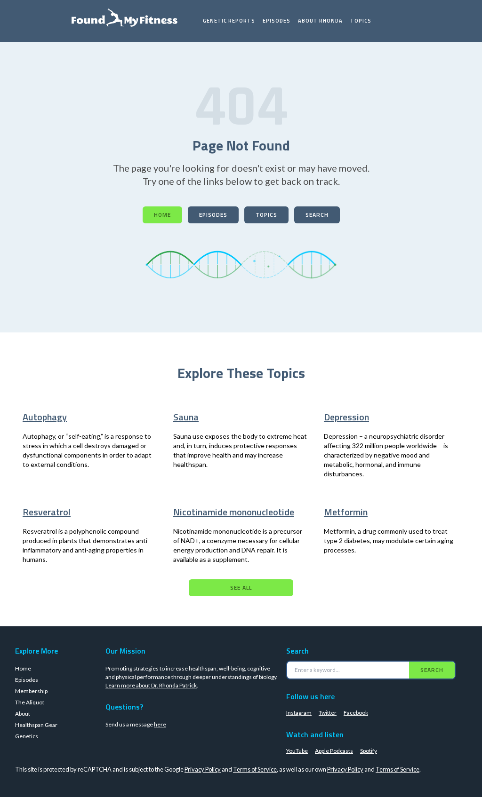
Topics (360, 20)
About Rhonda (320, 20)
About (22, 713)
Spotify (368, 750)
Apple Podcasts (334, 750)
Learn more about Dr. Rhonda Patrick (151, 685)
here (160, 724)
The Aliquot (29, 702)
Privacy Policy (203, 769)
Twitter (328, 712)
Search (317, 214)
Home (162, 214)
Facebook (356, 712)
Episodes (276, 20)
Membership (31, 690)
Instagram (299, 712)
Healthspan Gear (36, 724)
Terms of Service (255, 769)
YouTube (297, 750)
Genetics (26, 736)
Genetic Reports (229, 20)
